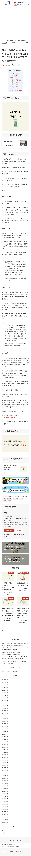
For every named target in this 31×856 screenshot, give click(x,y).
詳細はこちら (8, 530)
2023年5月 (5, 780)
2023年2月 (5, 788)
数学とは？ (14, 84)
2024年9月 (5, 739)
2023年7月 (5, 775)
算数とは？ (14, 82)
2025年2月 (5, 726)
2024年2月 (5, 757)
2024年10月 (5, 736)
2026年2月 (5, 695)
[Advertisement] (15, 23)
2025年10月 (5, 705)
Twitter (14, 534)
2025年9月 (5, 708)
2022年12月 (5, 793)
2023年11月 (5, 765)
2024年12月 (5, 731)
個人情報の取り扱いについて (8, 844)
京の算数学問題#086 (15, 74)
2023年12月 (5, 762)
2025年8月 (5, 711)
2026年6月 (5, 685)
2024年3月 (5, 755)
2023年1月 (5, 791)
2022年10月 (5, 799)
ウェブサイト (8, 534)
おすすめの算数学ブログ (15, 90)
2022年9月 (5, 801)
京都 (17, 496)
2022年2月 (5, 819)
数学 (21, 498)
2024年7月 (5, 744)
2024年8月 (5, 742)
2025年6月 (5, 716)
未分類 (3, 833)
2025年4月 (5, 721)
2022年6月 (5, 809)
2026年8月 (5, 679)
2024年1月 (5, 760)
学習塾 (9, 498)
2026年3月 (5, 692)
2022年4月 (5, 814)
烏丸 (5, 500)
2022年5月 (5, 812)
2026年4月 (5, 690)
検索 (3, 630)
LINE (6, 536)
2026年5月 (5, 687)
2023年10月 (5, 767)
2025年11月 (5, 703)
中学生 (11, 496)
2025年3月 (5, 723)
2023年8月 (5, 773)
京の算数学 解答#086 (15, 88)
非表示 (20, 70)
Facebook (21, 534)
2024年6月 (5, 747)
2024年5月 (5, 749)
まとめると (14, 86)
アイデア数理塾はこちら (15, 76)
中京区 (5, 496)
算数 (10, 500)
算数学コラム (12, 78)
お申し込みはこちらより (8, 417)
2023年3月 (5, 786)
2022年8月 (5, 804)
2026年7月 (5, 682)
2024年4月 (5, 752)
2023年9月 (5, 770)
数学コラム (17, 66)
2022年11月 (5, 796)
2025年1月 (5, 729)
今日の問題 (24, 496)
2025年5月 (5, 718)
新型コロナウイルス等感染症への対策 (10, 846)
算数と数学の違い (16, 80)
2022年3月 (5, 817)
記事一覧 (18, 530)
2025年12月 (5, 700)
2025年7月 (5, 713)
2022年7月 (5, 806)
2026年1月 (5, 698)
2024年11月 (5, 734)
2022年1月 (5, 822)
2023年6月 (5, 778)
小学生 (16, 498)
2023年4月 (5, 783)
